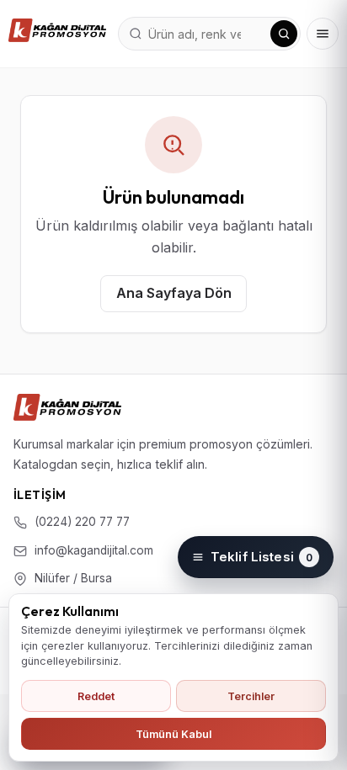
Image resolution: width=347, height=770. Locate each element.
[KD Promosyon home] (57, 30)
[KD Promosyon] (67, 407)
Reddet (96, 696)
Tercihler (251, 696)
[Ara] (283, 33)
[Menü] (323, 34)
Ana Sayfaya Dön (174, 292)
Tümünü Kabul (173, 734)
